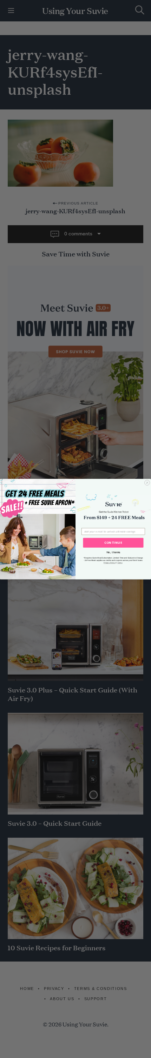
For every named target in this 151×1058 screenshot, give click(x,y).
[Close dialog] (147, 482)
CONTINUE (113, 543)
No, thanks (113, 552)
